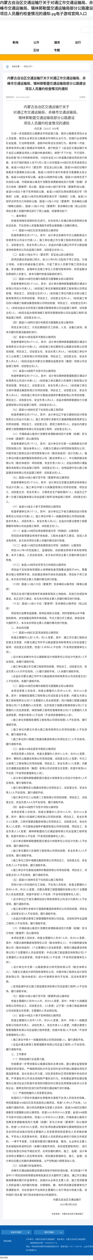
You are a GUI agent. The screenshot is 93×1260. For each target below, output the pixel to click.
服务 (57, 42)
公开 (36, 42)
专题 (57, 50)
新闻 (15, 42)
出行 (78, 42)
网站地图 (7, 1241)
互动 (36, 50)
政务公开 (28, 66)
